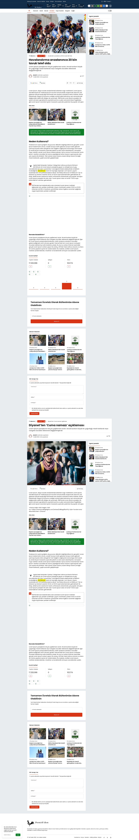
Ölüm (68, 260)
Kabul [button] (18, 834)
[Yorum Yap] (67, 83)
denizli (35, 75)
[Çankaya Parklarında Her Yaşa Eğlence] (75, 118)
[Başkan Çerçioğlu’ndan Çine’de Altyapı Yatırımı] (56, 361)
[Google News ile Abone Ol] (34, 83)
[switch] (110, 11)
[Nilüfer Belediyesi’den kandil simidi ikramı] (56, 118)
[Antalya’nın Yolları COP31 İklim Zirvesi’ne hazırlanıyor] (37, 361)
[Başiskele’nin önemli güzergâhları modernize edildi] (75, 361)
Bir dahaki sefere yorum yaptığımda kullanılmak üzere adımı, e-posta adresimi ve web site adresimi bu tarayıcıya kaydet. (57, 409)
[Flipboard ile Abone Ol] (42, 83)
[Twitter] (107, 837)
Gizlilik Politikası (7, 834)
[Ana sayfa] (29, 11)
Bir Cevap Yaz (33, 379)
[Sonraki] (107, 6)
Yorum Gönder (34, 413)
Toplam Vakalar (33, 260)
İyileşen (50, 260)
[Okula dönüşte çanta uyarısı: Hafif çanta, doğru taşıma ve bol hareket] (100, 52)
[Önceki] (89, 6)
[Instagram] (111, 837)
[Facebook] (104, 837)
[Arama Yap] (110, 5)
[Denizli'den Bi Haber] (35, 6)
